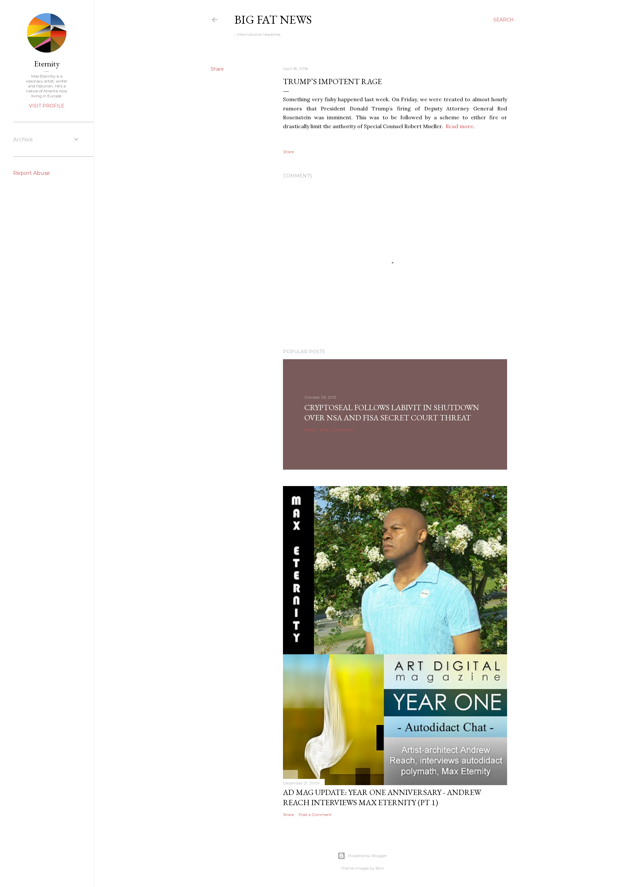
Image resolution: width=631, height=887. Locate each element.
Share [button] (217, 69)
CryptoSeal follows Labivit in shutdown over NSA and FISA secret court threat (391, 412)
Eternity (46, 63)
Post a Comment (336, 429)
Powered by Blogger (367, 855)
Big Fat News (273, 19)
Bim (380, 868)
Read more (459, 126)
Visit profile (46, 106)
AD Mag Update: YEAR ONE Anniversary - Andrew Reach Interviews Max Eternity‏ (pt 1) (382, 797)
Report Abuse (31, 173)
